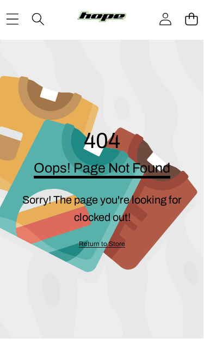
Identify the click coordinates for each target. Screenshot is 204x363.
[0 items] (191, 19)
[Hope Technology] (102, 19)
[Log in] (165, 19)
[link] (102, 244)
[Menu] (12, 19)
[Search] (38, 19)
